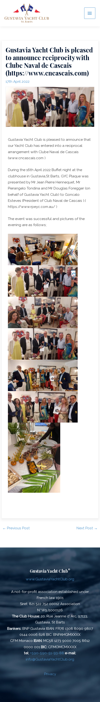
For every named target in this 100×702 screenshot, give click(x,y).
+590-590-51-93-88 (47, 653)
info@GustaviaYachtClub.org (50, 659)
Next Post (87, 528)
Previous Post (16, 528)
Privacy (50, 674)
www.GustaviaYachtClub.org (50, 579)
